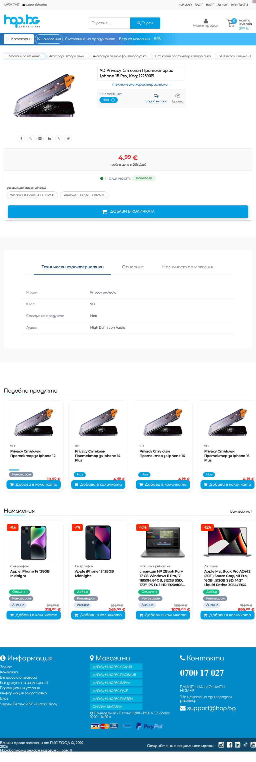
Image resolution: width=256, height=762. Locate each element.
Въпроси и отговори (18, 677)
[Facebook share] (21, 138)
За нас (222, 5)
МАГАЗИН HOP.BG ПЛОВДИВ (114, 675)
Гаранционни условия (20, 688)
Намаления (50, 39)
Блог (199, 5)
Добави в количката (132, 211)
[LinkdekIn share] (49, 138)
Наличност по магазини (188, 267)
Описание (133, 267)
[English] (254, 2)
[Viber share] (30, 138)
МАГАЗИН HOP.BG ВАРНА (111, 683)
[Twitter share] (68, 138)
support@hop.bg (36, 4)
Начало (185, 5)
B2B (157, 39)
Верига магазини (134, 39)
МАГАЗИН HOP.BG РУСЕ (110, 691)
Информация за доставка (23, 693)
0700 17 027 (13, 4)
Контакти (239, 5)
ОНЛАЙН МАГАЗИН (107, 707)
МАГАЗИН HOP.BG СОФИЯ (112, 667)
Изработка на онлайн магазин (28, 750)
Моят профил (205, 25)
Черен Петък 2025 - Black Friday (29, 704)
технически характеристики (140, 84)
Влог (210, 5)
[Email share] (40, 138)
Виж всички (240, 511)
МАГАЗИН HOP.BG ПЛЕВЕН (112, 699)
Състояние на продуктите (90, 39)
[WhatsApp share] (58, 138)
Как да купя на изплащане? (24, 683)
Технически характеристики (73, 267)
